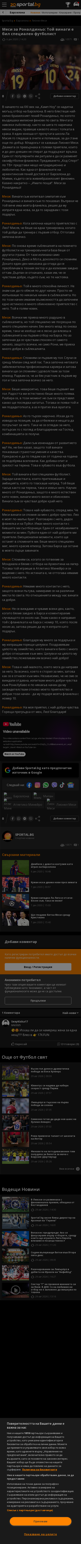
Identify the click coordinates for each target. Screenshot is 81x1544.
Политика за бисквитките (39, 1469)
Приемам (40, 1521)
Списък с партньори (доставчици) (30, 1510)
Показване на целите (40, 1534)
